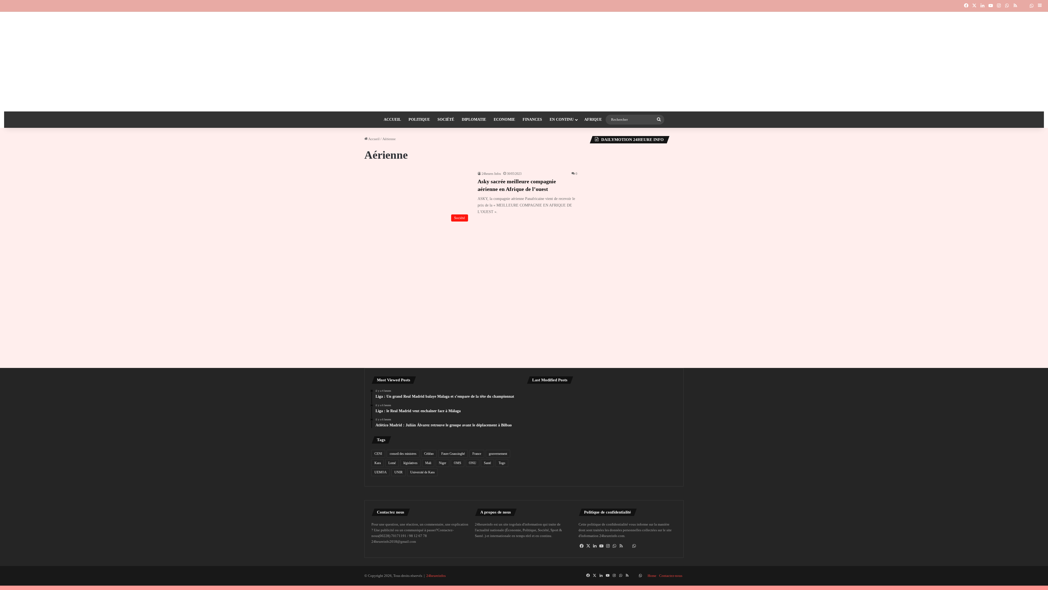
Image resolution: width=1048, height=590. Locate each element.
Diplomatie (474, 119)
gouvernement (498, 454)
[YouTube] (601, 546)
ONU (472, 463)
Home (652, 576)
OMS (457, 463)
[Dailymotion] (1023, 5)
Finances (532, 119)
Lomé (392, 463)
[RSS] (621, 546)
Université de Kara (422, 472)
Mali (428, 463)
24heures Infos (491, 174)
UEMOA (380, 472)
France (476, 454)
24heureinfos (436, 576)
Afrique (593, 119)
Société (445, 119)
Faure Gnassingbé (453, 454)
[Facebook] (582, 546)
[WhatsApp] (614, 546)
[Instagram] (608, 546)
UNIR (398, 472)
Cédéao (429, 454)
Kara (377, 463)
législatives (410, 463)
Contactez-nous (670, 576)
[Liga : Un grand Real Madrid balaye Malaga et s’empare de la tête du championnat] (551, 403)
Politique (419, 119)
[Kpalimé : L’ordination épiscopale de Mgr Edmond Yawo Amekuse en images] (601, 432)
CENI (378, 454)
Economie (504, 119)
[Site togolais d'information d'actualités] (524, 22)
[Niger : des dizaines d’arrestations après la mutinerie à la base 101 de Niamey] (551, 432)
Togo (502, 463)
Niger (442, 463)
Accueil (392, 119)
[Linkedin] (595, 546)
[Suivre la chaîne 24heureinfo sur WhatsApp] (634, 546)
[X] (588, 546)
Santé (487, 463)
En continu (562, 119)
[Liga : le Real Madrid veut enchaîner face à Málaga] (601, 403)
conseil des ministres (403, 454)
